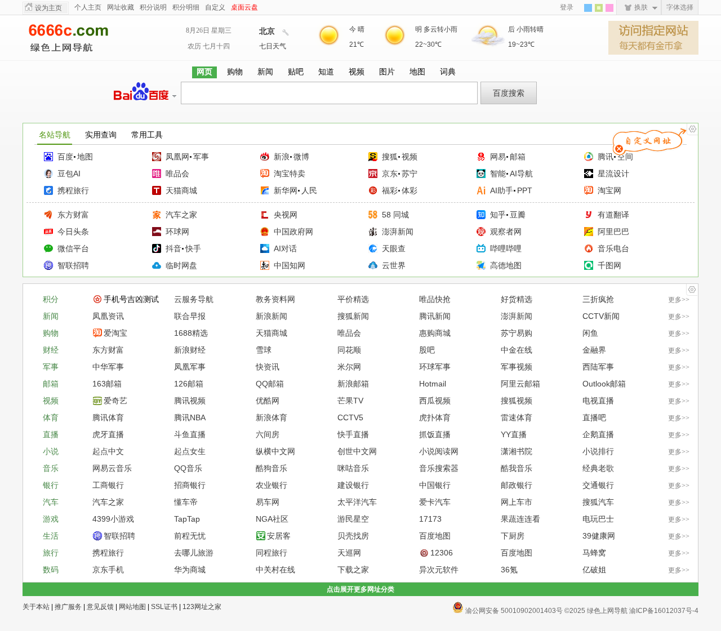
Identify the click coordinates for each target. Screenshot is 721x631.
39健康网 (598, 535)
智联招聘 (73, 265)
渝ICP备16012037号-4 (663, 611)
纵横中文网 (275, 451)
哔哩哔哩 (506, 248)
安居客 (279, 535)
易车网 (267, 501)
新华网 (285, 190)
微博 (301, 156)
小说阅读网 (439, 451)
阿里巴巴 (613, 231)
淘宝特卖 (289, 173)
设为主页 (48, 8)
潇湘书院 (516, 451)
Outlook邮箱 (604, 383)
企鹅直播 (598, 434)
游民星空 (353, 518)
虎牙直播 (108, 434)
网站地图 (132, 607)
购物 (51, 332)
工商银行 (108, 485)
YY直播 (514, 434)
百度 (65, 156)
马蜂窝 (594, 552)
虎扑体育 (435, 417)
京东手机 (108, 569)
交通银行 (598, 485)
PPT (524, 190)
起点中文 (108, 451)
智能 (498, 173)
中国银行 (435, 485)
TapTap (187, 518)
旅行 (51, 552)
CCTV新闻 (601, 316)
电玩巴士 (598, 518)
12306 (441, 552)
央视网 (285, 214)
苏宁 (409, 173)
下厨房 (512, 535)
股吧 (427, 349)
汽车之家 (181, 214)
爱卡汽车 (435, 501)
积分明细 (185, 7)
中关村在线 (275, 569)
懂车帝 (186, 501)
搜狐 (390, 156)
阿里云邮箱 (520, 383)
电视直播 (598, 400)
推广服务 (68, 607)
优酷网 (267, 400)
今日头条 (73, 231)
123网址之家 (202, 607)
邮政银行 (516, 485)
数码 (51, 569)
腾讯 (605, 156)
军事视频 (516, 366)
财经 (51, 349)
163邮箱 (107, 383)
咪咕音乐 (353, 468)
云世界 (394, 265)
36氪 (509, 569)
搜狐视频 (516, 400)
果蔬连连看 (520, 518)
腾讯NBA (190, 417)
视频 (409, 156)
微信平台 (73, 248)
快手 (193, 248)
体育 (51, 417)
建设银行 (353, 485)
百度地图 (435, 535)
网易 (498, 156)
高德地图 (506, 265)
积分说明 (153, 7)
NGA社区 (272, 518)
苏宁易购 (516, 332)
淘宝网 (609, 190)
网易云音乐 (112, 468)
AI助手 (501, 190)
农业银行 (271, 485)
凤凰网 (177, 156)
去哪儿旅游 (193, 552)
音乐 (51, 468)
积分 (51, 299)
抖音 (173, 248)
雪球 (264, 349)
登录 (566, 7)
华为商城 (190, 569)
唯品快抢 (435, 299)
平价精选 (353, 299)
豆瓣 (518, 214)
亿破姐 (594, 569)
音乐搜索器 (439, 468)
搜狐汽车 (598, 501)
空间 (625, 156)
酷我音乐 (516, 468)
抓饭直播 (435, 434)
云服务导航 (193, 299)
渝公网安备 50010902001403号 (513, 610)
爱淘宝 (115, 332)
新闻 (51, 316)
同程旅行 (271, 552)
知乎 (498, 214)
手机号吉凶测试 (131, 299)
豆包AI (69, 173)
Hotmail (432, 383)
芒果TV (350, 400)
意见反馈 (100, 607)
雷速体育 (516, 417)
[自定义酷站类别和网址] (691, 290)
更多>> (678, 300)
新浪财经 (190, 349)
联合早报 (190, 316)
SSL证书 (164, 607)
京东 (390, 173)
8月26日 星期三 (209, 30)
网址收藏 (120, 7)
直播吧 (594, 417)
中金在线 (516, 349)
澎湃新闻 (397, 231)
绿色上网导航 (79, 37)
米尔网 (349, 366)
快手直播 (353, 434)
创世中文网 (357, 451)
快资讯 (267, 366)
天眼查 (394, 248)
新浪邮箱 (353, 383)
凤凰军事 (190, 366)
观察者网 (506, 231)
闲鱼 (590, 332)
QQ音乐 (188, 468)
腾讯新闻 (435, 316)
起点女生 (190, 451)
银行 (51, 485)
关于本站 (36, 607)
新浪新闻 (271, 316)
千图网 (609, 265)
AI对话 (285, 248)
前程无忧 (190, 535)
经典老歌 (598, 468)
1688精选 (191, 332)
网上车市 (516, 501)
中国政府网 (293, 231)
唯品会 (177, 173)
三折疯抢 (598, 299)
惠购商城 (435, 332)
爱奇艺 (115, 400)
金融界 (594, 349)
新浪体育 (271, 417)
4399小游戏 (113, 518)
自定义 (215, 7)
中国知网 (289, 265)
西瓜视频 (435, 400)
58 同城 (395, 214)
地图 (85, 156)
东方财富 (73, 214)
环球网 (177, 231)
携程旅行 (73, 190)
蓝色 (588, 8)
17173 (430, 518)
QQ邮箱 (270, 383)
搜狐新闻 (353, 316)
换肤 (641, 7)
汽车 (51, 501)
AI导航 (521, 173)
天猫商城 (181, 190)
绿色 (599, 8)
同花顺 (349, 349)
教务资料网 (275, 299)
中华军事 (108, 366)
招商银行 (190, 485)
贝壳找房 (353, 535)
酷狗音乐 (271, 468)
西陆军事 (598, 366)
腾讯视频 (190, 400)
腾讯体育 (108, 417)
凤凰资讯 (108, 316)
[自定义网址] (692, 129)
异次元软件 (439, 569)
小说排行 (598, 451)
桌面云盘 (244, 7)
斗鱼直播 (190, 434)
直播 (51, 434)
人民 (309, 190)
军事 (201, 156)
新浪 (282, 156)
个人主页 (87, 7)
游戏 (51, 518)
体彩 (409, 190)
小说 (51, 451)
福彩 (390, 190)
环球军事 (435, 366)
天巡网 (349, 552)
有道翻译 (613, 214)
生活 (51, 535)
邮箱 (518, 156)
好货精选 (516, 299)
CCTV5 (350, 417)
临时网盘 (181, 265)
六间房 (267, 434)
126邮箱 (188, 383)
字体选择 (679, 7)
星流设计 (613, 173)
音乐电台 (613, 248)
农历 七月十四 (209, 46)
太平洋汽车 (357, 501)
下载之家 (353, 569)
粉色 (609, 8)
